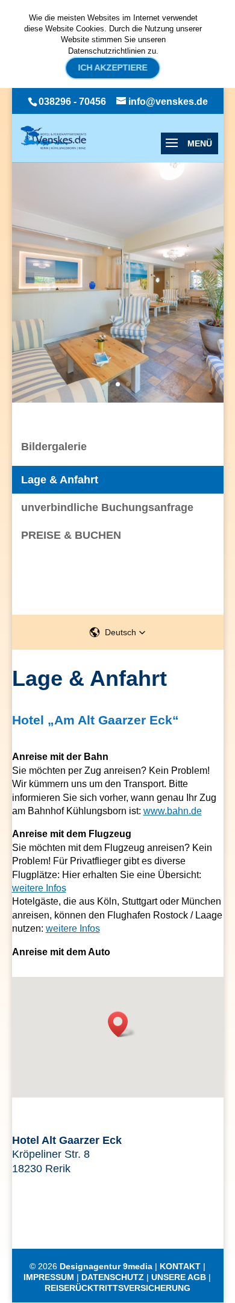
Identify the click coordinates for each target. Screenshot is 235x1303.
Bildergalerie (54, 447)
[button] (117, 632)
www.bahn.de (172, 811)
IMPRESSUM (49, 1277)
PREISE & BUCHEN (71, 535)
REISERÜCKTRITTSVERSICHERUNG (117, 1288)
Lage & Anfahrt (59, 480)
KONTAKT (180, 1266)
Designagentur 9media (106, 1266)
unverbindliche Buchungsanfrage (107, 507)
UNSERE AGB (178, 1277)
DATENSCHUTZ (112, 1277)
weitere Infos (39, 888)
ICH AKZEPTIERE (113, 67)
